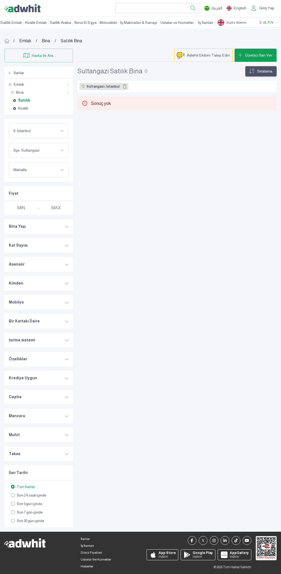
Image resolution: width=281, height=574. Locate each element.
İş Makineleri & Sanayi (138, 22)
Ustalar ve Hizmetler (177, 22)
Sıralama (264, 71)
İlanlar (85, 539)
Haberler (87, 566)
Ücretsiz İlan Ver (258, 55)
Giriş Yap (266, 8)
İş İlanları (205, 22)
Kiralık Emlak (36, 22)
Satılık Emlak (11, 22)
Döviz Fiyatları (91, 553)
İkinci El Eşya (85, 22)
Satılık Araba (60, 22)
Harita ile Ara (42, 55)
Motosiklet (108, 22)
